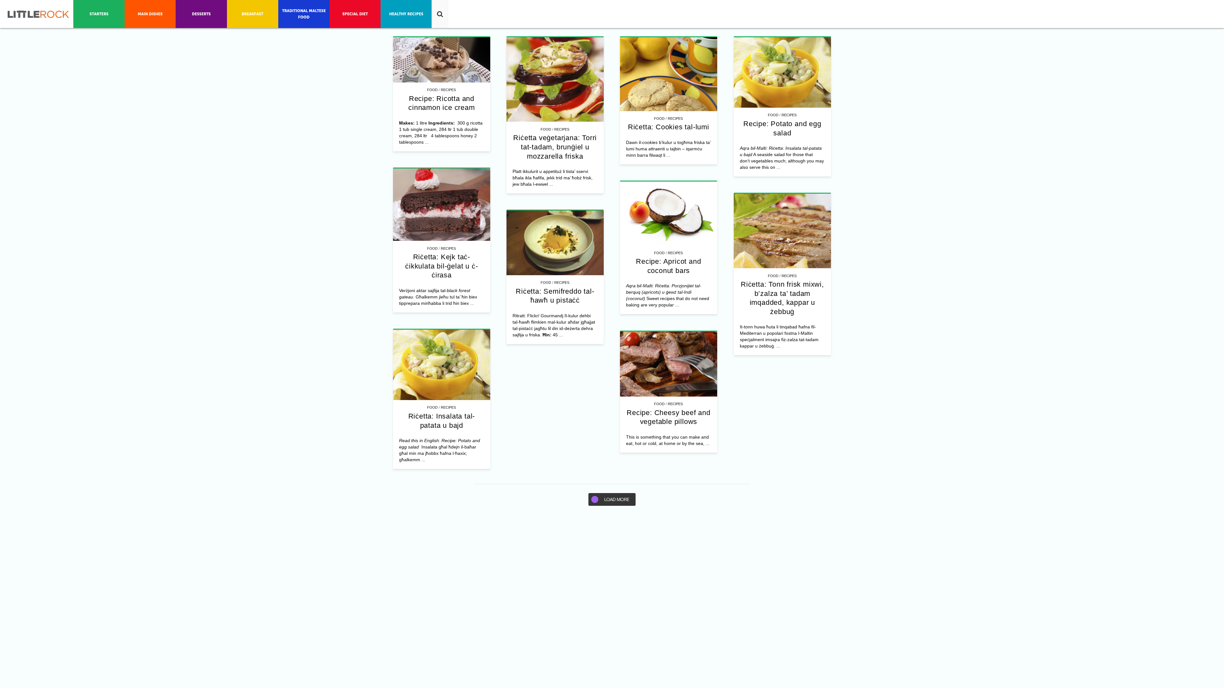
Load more (616, 499)
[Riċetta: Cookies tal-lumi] (668, 74)
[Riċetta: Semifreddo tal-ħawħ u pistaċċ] (555, 243)
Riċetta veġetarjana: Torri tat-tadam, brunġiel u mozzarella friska (555, 147)
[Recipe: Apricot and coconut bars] (668, 214)
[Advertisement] (612, 560)
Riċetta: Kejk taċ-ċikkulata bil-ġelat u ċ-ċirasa (441, 266)
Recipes (448, 90)
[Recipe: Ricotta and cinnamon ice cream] (441, 59)
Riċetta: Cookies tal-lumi (668, 127)
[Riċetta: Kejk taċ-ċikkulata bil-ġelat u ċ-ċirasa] (441, 204)
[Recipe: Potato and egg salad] (782, 72)
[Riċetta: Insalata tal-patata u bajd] (441, 365)
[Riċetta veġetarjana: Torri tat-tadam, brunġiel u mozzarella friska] (555, 79)
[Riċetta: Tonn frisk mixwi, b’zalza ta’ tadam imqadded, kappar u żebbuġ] (782, 231)
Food (432, 90)
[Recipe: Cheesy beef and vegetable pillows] (668, 364)
